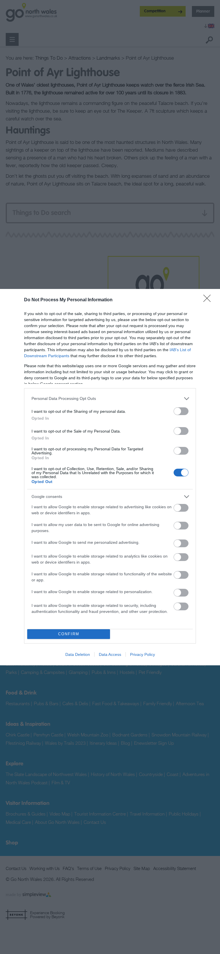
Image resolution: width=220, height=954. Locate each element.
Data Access (110, 654)
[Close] (208, 300)
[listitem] (110, 399)
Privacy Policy (142, 654)
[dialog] (110, 477)
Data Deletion (77, 654)
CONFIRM (68, 634)
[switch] (181, 411)
